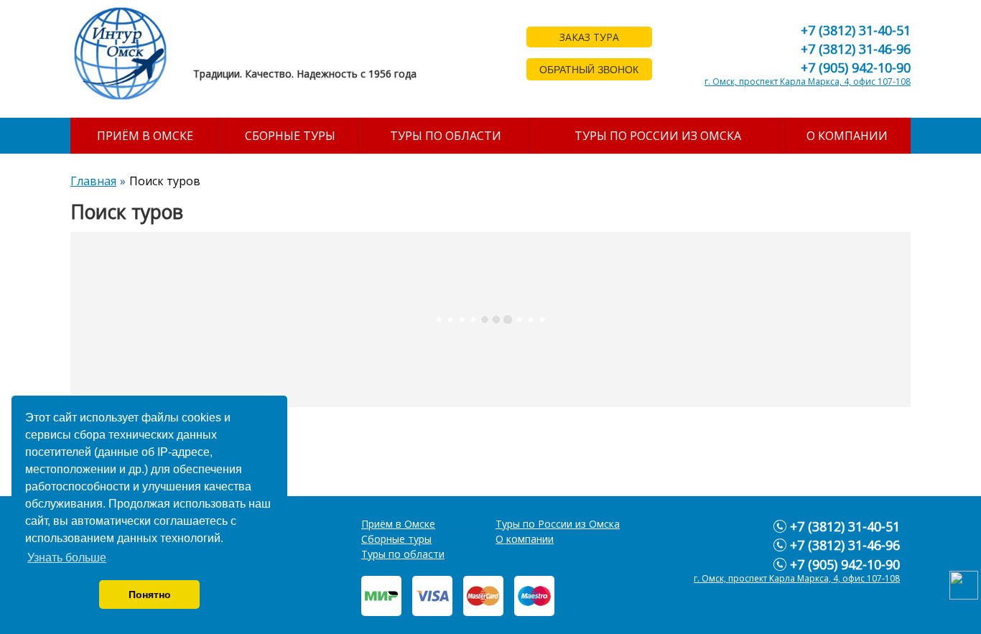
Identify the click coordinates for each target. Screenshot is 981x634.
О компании (847, 136)
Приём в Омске (145, 136)
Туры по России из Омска (658, 136)
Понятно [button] (150, 594)
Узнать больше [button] (66, 557)
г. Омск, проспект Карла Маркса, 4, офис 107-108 (808, 81)
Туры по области (445, 136)
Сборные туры (290, 136)
